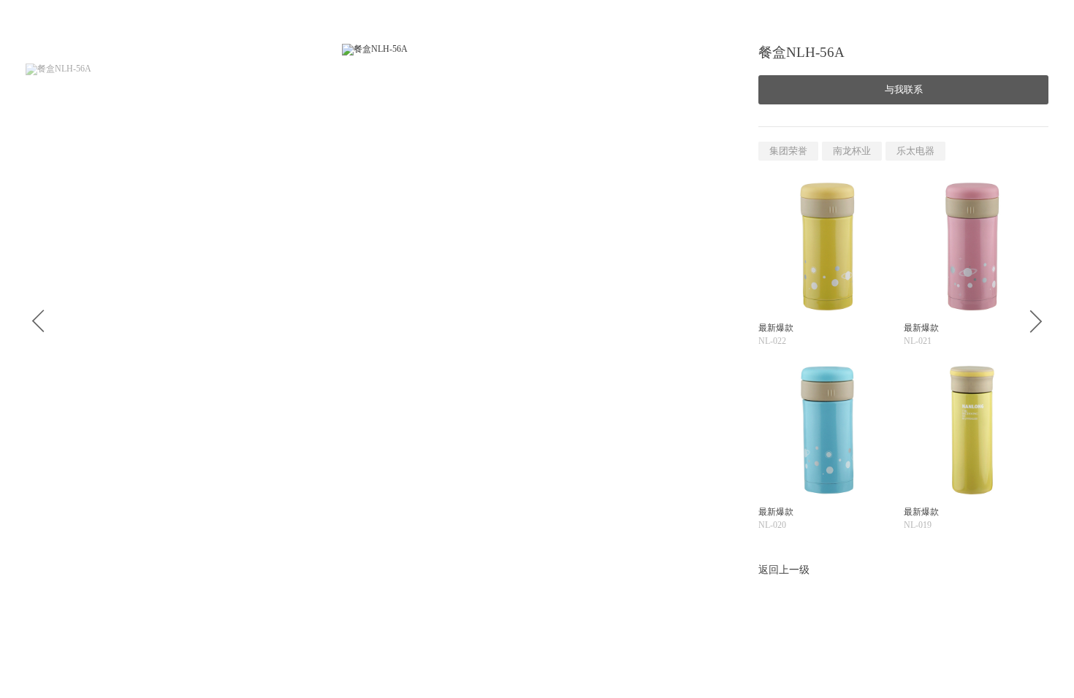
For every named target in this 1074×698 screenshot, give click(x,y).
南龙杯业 (852, 150)
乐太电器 (915, 150)
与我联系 (904, 89)
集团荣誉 (788, 150)
